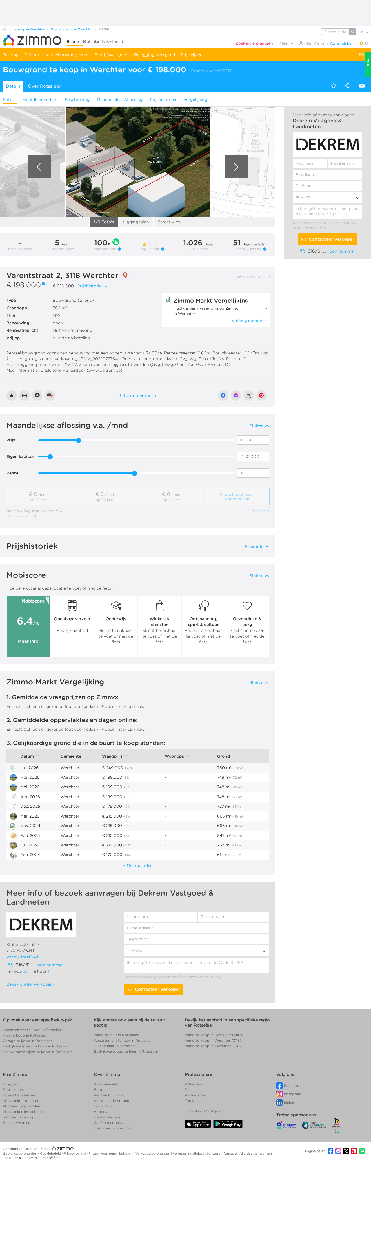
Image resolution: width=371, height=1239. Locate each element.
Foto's (9, 99)
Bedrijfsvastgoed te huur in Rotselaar (126, 1051)
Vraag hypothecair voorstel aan (237, 496)
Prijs (10, 440)
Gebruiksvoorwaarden (20, 1153)
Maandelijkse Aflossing (120, 99)
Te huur (31, 54)
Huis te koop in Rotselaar (25, 1035)
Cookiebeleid (51, 1153)
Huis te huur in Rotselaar (115, 1046)
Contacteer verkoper (331, 239)
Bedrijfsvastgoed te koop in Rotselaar (36, 1046)
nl (363, 32)
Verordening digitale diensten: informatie (205, 1153)
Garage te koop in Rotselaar (27, 1041)
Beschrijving (77, 99)
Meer (284, 43)
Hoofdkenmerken (40, 99)
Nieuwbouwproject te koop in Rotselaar (37, 1052)
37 (25, 971)
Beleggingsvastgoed (154, 54)
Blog (363, 54)
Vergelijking (195, 99)
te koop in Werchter (28, 29)
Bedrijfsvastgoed (111, 54)
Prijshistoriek (163, 99)
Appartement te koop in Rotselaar (32, 1030)
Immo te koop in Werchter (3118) (213, 1040)
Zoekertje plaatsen (254, 43)
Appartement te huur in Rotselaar (123, 1040)
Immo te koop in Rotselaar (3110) (213, 1035)
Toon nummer (341, 251)
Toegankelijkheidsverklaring (24, 1158)
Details (13, 86)
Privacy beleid (75, 1153)
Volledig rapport (247, 321)
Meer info (28, 641)
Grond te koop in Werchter (71, 29)
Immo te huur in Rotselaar (116, 1035)
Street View (169, 222)
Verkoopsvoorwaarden (153, 1153)
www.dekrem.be (22, 956)
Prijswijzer (191, 54)
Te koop (11, 54)
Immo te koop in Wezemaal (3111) (213, 1046)
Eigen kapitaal (20, 456)
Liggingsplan (136, 222)
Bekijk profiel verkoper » (30, 984)
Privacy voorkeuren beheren (110, 1153)
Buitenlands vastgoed (103, 41)
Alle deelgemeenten (256, 1153)
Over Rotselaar (44, 86)
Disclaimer (260, 511)
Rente (12, 473)
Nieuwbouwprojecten (67, 54)
